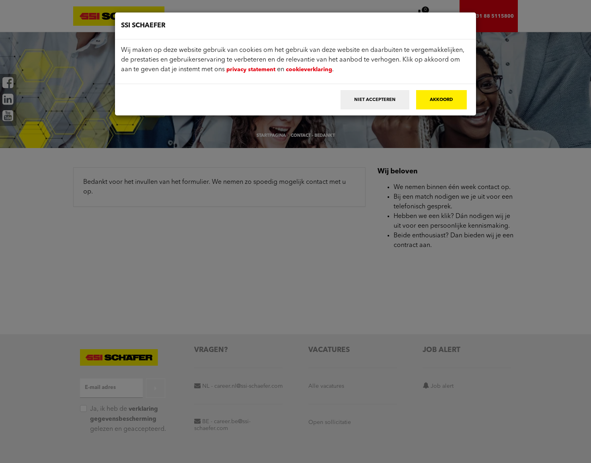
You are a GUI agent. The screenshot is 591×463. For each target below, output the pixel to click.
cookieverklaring (309, 69)
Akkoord (441, 100)
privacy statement (250, 69)
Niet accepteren (375, 100)
